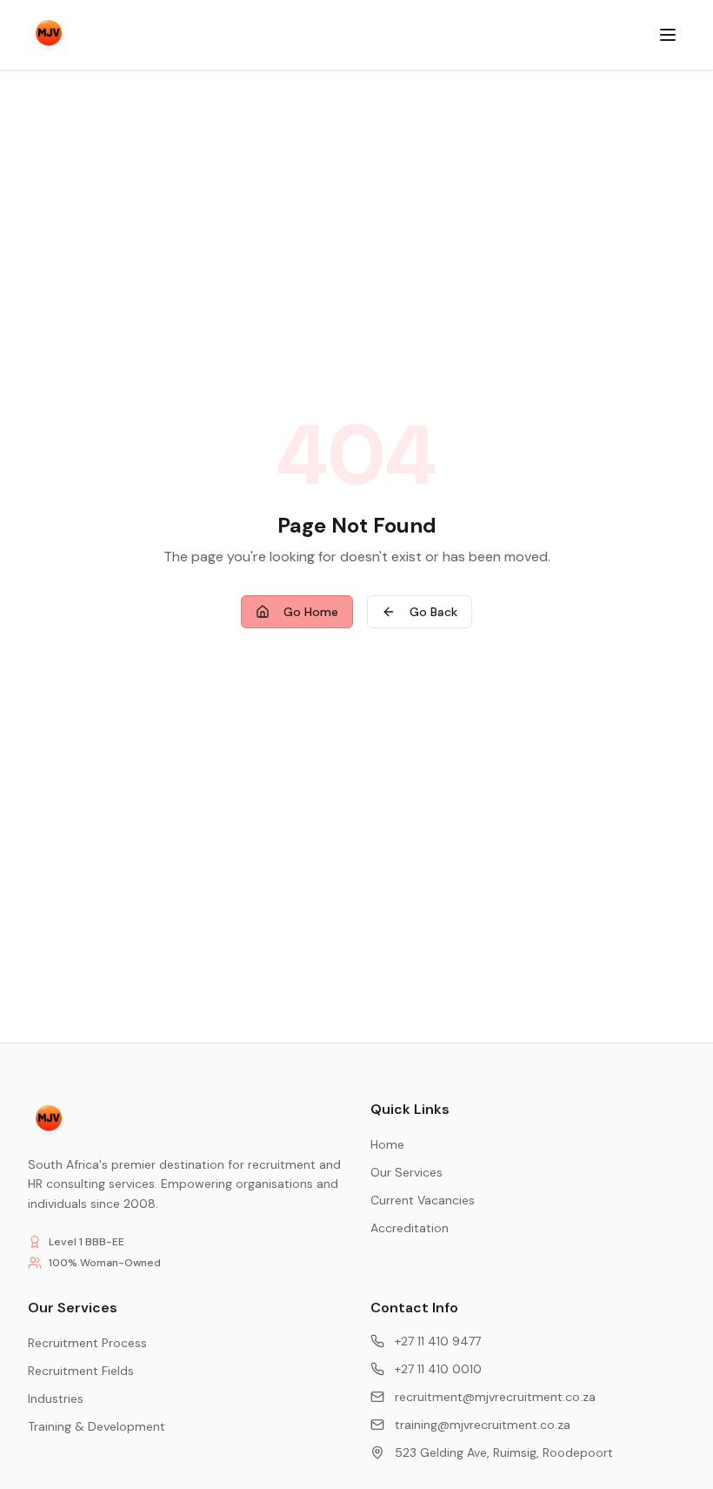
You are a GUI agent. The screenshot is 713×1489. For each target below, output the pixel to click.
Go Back (433, 612)
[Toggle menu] (667, 34)
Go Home (310, 612)
